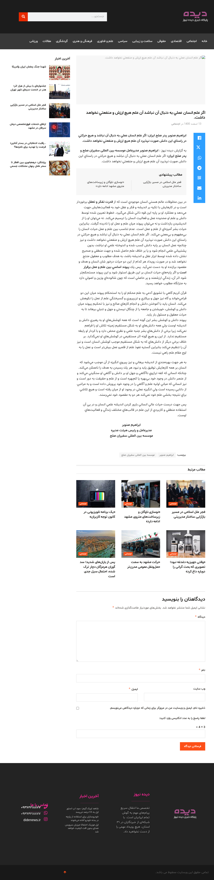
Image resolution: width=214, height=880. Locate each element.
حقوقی (161, 41)
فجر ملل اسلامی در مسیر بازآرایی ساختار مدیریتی (188, 514)
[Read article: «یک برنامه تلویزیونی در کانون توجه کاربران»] (95, 494)
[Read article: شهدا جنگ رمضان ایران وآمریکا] (59, 72)
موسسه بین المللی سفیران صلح (138, 455)
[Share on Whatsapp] (199, 158)
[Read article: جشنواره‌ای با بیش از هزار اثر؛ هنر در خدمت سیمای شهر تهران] (59, 91)
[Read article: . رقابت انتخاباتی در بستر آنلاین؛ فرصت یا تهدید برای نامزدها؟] (59, 148)
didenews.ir (32, 820)
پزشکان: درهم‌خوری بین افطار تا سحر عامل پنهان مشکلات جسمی (28, 164)
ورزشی (33, 41)
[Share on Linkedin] (199, 198)
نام (202, 670)
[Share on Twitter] (199, 148)
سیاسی (122, 41)
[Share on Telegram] (199, 168)
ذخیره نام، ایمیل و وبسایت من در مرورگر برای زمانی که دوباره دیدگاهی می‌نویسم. (157, 708)
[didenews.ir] (46, 819)
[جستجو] (23, 16)
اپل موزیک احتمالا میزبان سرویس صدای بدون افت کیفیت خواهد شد (82, 828)
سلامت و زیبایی (142, 41)
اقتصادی (176, 41)
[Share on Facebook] (199, 138)
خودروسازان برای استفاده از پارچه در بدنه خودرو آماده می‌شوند (82, 818)
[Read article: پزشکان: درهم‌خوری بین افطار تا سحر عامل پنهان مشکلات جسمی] (59, 168)
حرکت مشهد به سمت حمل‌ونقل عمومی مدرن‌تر (143, 564)
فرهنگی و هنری (82, 41)
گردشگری (62, 41)
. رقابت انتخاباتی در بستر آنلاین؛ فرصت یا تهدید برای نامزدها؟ (28, 145)
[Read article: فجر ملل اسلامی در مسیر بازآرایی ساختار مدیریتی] (185, 494)
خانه (204, 41)
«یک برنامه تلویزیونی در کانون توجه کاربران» (99, 514)
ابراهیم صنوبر (166, 455)
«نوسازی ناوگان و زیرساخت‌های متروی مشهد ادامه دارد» (105, 184)
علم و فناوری (105, 41)
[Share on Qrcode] (199, 178)
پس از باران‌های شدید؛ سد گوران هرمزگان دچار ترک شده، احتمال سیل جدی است (97, 569)
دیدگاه (200, 617)
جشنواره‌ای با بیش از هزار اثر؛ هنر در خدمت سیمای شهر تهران (28, 88)
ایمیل (133, 689)
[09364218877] (46, 807)
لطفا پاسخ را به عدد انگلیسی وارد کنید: (182, 718)
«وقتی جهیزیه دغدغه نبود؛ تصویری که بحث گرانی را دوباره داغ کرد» (187, 567)
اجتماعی (192, 41)
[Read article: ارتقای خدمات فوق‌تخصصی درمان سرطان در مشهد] (59, 129)
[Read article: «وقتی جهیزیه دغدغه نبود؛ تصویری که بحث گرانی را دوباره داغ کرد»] (185, 544)
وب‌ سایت (199, 689)
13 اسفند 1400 (192, 124)
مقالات (47, 41)
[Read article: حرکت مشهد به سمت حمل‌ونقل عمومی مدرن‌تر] (140, 544)
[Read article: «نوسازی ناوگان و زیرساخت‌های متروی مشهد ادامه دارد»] (140, 494)
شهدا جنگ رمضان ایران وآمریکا (29, 67)
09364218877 (31, 807)
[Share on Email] (199, 188)
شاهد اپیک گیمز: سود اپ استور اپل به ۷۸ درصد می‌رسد (82, 810)
